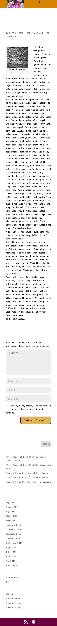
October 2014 (13, 538)
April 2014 (11, 565)
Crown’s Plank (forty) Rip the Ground (27, 477)
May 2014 (10, 561)
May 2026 (10, 502)
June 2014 (11, 556)
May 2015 (10, 511)
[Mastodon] (34, 622)
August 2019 (12, 507)
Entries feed (13, 598)
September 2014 (14, 543)
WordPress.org (13, 607)
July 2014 (11, 552)
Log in (9, 594)
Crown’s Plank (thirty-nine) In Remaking (28, 482)
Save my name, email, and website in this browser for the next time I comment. (28, 409)
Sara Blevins (16, 33)
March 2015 (11, 520)
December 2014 (13, 529)
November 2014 (13, 534)
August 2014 (12, 547)
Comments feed (13, 603)
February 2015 (13, 525)
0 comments (11, 36)
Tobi (46, 33)
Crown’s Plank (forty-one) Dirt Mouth (27, 473)
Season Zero (12, 577)
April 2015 (11, 516)
